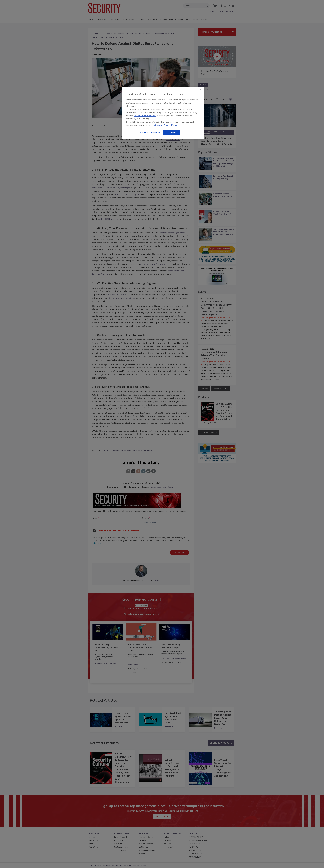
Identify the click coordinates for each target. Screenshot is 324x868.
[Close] (200, 90)
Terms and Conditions (145, 115)
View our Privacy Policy (165, 125)
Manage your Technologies (150, 132)
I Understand (171, 132)
